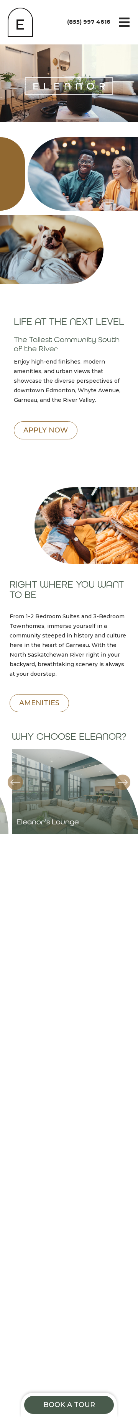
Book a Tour (69, 1405)
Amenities (39, 703)
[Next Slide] (122, 782)
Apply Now (45, 430)
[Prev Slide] (15, 782)
